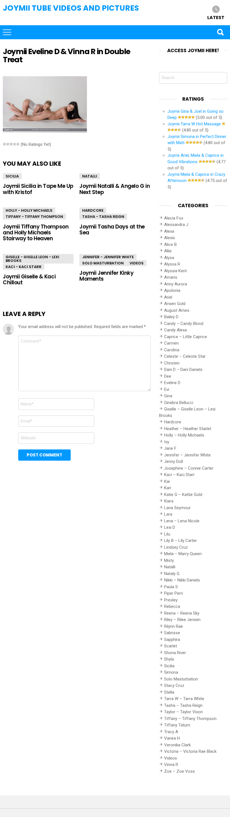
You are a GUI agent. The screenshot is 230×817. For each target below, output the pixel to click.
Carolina (171, 349)
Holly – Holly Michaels (184, 435)
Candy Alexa (175, 330)
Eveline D (172, 382)
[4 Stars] (14, 144)
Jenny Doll (173, 461)
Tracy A (171, 731)
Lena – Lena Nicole (181, 520)
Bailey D (171, 316)
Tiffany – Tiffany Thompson (190, 718)
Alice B (170, 244)
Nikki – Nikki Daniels (182, 580)
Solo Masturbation (103, 263)
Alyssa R (172, 264)
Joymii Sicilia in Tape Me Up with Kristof (38, 189)
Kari (167, 487)
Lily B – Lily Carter (180, 540)
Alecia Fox (173, 218)
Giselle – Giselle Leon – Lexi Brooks (187, 412)
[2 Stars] (8, 144)
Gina (168, 395)
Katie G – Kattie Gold (183, 494)
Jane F (170, 448)
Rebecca (172, 606)
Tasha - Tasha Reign (103, 216)
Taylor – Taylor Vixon (183, 711)
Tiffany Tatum (177, 725)
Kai (167, 481)
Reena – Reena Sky (181, 613)
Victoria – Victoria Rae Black (190, 751)
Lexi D (169, 527)
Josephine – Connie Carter (188, 468)
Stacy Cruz (174, 685)
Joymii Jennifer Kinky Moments (106, 276)
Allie (168, 250)
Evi (166, 389)
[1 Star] (4, 144)
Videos (137, 263)
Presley (171, 600)
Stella (169, 692)
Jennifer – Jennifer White (187, 455)
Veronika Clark (177, 744)
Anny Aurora (175, 284)
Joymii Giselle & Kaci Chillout (29, 279)
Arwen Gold (174, 303)
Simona (171, 672)
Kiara (168, 501)
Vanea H (172, 738)
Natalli (89, 176)
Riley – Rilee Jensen (182, 619)
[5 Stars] (18, 144)
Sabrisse (172, 632)
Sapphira (172, 639)
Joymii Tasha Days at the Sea (112, 229)
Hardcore (93, 210)
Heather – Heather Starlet (187, 428)
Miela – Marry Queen (183, 553)
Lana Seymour (177, 507)
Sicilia (12, 176)
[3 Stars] (11, 144)
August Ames (176, 310)
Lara (168, 514)
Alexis (169, 237)
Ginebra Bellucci (178, 402)
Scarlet (170, 645)
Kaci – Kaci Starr (179, 474)
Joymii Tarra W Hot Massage (194, 123)
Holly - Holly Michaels (29, 210)
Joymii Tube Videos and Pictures (71, 8)
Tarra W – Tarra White (184, 698)
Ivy (166, 441)
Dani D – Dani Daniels (183, 369)
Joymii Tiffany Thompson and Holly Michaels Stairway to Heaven (35, 233)
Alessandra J (176, 224)
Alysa (169, 257)
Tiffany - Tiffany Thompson (34, 216)
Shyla (169, 659)
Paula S (171, 586)
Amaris (170, 277)
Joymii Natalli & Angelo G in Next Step (114, 189)
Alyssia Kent (175, 270)
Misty (169, 560)
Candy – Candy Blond (183, 323)
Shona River (175, 652)
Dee (167, 376)
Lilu (167, 534)
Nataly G (172, 573)
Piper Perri (173, 593)
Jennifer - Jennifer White (108, 257)
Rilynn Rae (173, 626)
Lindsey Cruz (176, 547)
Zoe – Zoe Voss (179, 771)
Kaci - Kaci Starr (24, 266)
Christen (172, 363)
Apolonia (172, 290)
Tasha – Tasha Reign (183, 705)
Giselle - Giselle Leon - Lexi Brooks (32, 258)
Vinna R (171, 764)
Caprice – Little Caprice (185, 336)
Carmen (171, 343)
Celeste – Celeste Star (185, 356)
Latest (215, 17)
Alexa (169, 231)
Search (220, 32)
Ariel (168, 297)
